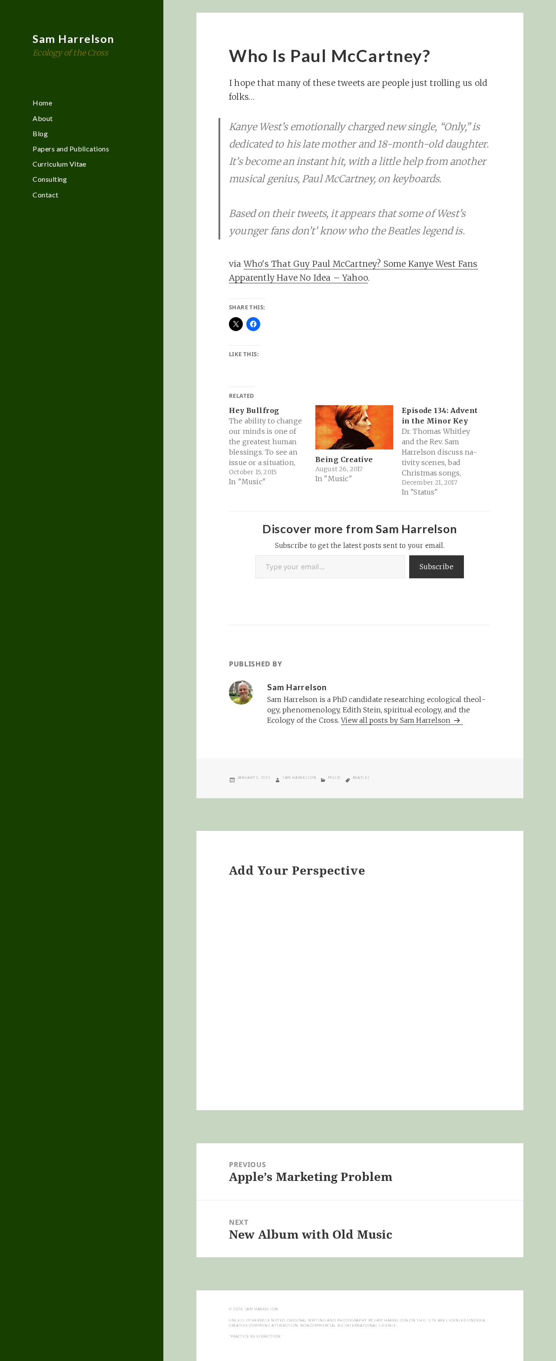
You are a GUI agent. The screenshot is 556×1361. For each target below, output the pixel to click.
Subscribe (437, 566)
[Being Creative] (354, 427)
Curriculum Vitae (59, 164)
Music (334, 777)
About (43, 118)
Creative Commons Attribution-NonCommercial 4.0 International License (313, 1325)
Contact (45, 194)
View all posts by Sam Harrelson (396, 720)
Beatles (361, 777)
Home (42, 102)
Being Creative (344, 459)
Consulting (50, 179)
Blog (40, 133)
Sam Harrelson (74, 38)
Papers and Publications (71, 148)
